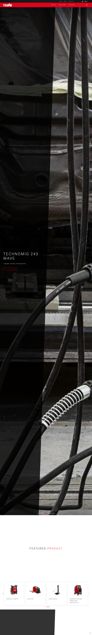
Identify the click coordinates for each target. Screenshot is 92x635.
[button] (89, 593)
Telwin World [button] (71, 4)
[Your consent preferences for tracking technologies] (90, 633)
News (61, 1)
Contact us (71, 1)
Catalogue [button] (53, 4)
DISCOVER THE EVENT (9, 270)
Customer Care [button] (61, 4)
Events (65, 1)
